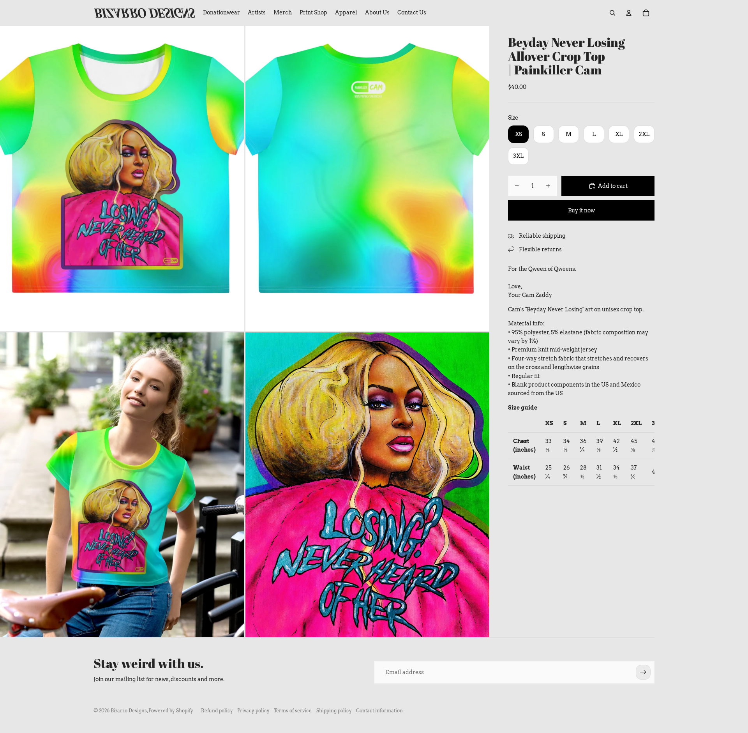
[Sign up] (643, 672)
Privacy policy (253, 711)
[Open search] (612, 12)
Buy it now (581, 210)
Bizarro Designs (129, 711)
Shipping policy (334, 711)
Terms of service (293, 711)
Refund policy (217, 711)
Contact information (379, 711)
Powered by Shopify (170, 711)
